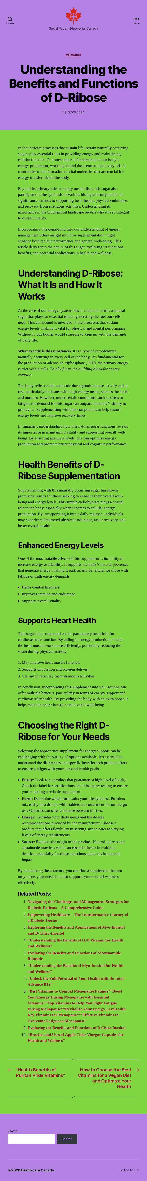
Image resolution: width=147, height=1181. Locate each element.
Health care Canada (37, 1170)
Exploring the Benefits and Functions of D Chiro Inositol (77, 1027)
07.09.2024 (76, 112)
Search (12, 1131)
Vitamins (73, 54)
